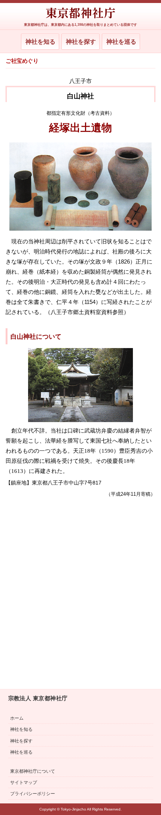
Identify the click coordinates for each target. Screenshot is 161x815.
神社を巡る (121, 42)
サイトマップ (23, 782)
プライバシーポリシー (32, 793)
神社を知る (40, 42)
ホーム (17, 718)
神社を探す (81, 42)
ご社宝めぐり (22, 61)
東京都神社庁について (32, 771)
